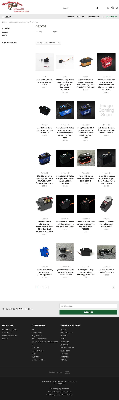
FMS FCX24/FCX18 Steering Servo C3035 (44, 82)
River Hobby (65, 351)
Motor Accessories (39, 339)
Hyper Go (64, 336)
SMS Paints (65, 342)
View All (64, 360)
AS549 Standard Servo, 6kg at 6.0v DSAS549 (44, 130)
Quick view (44, 57)
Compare (43, 62)
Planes (33, 354)
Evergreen (64, 357)
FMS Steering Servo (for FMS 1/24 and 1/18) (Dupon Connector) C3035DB (65, 85)
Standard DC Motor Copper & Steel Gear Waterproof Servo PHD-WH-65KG (65, 133)
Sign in (5, 336)
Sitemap (5, 339)
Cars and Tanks (37, 351)
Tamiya (63, 339)
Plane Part (35, 348)
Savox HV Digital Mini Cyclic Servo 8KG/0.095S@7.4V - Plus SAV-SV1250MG (86, 83)
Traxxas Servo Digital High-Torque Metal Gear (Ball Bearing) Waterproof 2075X (44, 227)
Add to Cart (65, 66)
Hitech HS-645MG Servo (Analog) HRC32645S (106, 224)
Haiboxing (64, 345)
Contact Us (93, 17)
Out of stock (44, 66)
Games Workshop (67, 348)
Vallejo (63, 330)
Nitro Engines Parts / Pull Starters (44, 342)
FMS (32, 330)
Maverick (64, 354)
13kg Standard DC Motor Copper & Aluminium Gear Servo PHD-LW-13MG (86, 133)
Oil (32, 345)
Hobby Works (36, 333)
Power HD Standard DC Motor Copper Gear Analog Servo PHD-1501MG (106, 180)
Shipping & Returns (75, 17)
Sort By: (39, 42)
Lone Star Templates (63, 392)
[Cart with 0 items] (117, 7)
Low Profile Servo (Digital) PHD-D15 (106, 271)
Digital (4, 35)
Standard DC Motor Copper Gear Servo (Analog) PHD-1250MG (86, 225)
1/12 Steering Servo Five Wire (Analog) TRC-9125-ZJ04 (65, 272)
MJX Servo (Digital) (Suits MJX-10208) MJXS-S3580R (106, 130)
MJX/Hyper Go (36, 336)
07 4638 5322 (111, 17)
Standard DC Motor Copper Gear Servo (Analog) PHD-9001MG (65, 180)
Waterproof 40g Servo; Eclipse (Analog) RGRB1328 (85, 272)
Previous (115, 393)
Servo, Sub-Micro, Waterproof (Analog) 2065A (44, 272)
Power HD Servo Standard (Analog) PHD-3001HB (85, 178)
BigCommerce (63, 389)
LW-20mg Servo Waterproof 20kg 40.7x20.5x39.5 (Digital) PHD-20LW (44, 180)
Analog (5, 32)
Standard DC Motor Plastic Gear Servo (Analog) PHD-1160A (65, 224)
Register (13, 336)
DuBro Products (67, 333)
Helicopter (35, 357)
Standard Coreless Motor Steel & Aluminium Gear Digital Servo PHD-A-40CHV (106, 85)
